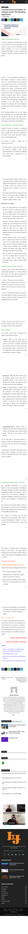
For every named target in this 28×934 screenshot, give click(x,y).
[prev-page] (2, 744)
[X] (5, 19)
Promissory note (13, 738)
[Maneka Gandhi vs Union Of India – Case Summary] (4, 864)
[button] (2, 2)
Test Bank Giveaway (12, 814)
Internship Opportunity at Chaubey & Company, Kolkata (14, 773)
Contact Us (21, 909)
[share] (23, 813)
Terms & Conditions (19, 910)
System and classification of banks (7, 678)
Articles (6, 5)
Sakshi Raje (23, 641)
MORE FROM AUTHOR (17, 721)
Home (2, 5)
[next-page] (4, 744)
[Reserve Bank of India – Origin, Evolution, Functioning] (4, 733)
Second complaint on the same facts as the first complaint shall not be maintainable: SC (21, 679)
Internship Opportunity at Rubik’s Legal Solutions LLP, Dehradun (13, 788)
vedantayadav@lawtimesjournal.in (17, 850)
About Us (5, 909)
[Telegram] (21, 19)
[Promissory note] (4, 739)
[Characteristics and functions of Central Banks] (4, 726)
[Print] (18, 19)
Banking (10, 5)
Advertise (6, 910)
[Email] (15, 19)
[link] (5, 814)
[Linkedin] (12, 19)
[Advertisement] (14, 468)
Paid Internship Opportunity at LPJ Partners (11, 777)
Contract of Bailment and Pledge (16, 869)
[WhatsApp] (9, 19)
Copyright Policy (14, 911)
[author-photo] (14, 693)
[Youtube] (23, 854)
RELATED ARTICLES (6, 721)
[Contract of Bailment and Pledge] (4, 870)
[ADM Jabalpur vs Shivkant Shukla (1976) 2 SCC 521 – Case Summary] (4, 877)
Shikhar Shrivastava (21, 638)
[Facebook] (2, 19)
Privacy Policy (11, 910)
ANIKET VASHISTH (6, 16)
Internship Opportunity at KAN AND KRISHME (11, 793)
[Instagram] (8, 854)
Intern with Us (15, 909)
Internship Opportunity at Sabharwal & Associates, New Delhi (14, 783)
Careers (9, 909)
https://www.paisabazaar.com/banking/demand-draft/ (14, 660)
